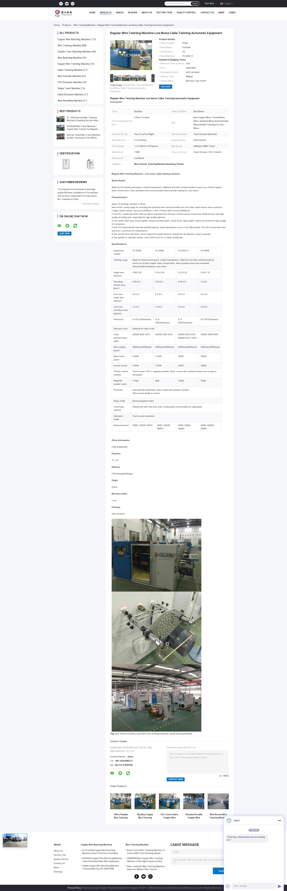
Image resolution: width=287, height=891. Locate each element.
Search (195, 4)
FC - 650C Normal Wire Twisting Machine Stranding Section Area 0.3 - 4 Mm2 (82, 120)
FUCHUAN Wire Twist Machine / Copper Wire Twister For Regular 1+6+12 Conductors (82, 129)
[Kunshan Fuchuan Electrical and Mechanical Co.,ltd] (63, 13)
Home (92, 12)
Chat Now (209, 3)
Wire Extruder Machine (69, 76)
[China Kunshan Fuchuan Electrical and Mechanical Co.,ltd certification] (66, 164)
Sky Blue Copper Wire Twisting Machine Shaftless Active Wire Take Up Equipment (145, 816)
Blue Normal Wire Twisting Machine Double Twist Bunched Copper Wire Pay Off (218, 816)
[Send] (279, 886)
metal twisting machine (180, 733)
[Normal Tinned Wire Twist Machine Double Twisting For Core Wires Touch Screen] (61, 136)
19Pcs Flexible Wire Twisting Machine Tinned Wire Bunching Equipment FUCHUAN (121, 816)
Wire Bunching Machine (70, 57)
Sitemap (58, 872)
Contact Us (207, 12)
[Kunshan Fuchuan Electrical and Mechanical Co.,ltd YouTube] (67, 4)
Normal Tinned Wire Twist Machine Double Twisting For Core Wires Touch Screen (83, 138)
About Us (147, 12)
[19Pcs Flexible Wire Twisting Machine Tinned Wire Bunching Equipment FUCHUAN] (120, 801)
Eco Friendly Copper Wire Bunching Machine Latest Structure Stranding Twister (99, 852)
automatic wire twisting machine (152, 733)
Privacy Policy (74, 888)
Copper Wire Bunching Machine (74, 39)
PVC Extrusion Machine (70, 82)
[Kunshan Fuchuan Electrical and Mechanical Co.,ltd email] (61, 226)
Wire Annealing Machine (70, 100)
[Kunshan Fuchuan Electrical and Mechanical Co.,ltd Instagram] (72, 4)
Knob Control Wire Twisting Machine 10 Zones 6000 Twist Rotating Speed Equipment (146, 852)
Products (105, 12)
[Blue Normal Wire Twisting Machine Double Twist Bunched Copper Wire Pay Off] (218, 801)
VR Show (132, 12)
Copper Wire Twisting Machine (74, 63)
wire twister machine (125, 733)
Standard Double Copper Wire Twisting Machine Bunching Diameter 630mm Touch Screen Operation (194, 816)
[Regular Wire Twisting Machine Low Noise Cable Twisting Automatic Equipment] (131, 56)
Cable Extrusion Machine (70, 94)
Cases (232, 12)
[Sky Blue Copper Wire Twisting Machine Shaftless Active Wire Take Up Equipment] (145, 801)
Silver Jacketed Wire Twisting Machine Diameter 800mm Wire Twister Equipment (146, 868)
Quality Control (186, 12)
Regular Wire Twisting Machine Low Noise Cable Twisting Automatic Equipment (131, 88)
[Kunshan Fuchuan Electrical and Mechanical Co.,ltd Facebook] (61, 4)
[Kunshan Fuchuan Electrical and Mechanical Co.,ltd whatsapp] (69, 226)
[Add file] (228, 886)
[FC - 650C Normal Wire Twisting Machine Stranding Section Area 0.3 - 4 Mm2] (61, 119)
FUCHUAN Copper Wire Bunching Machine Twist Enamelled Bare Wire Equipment (102, 859)
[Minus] (279, 820)
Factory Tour (164, 12)
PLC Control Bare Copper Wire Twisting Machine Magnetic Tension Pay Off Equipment (169, 816)
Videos (119, 12)
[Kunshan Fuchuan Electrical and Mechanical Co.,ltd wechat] (77, 226)
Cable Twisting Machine (70, 70)
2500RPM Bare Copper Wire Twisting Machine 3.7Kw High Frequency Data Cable (145, 860)
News (221, 12)
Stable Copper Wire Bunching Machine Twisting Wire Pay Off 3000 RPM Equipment (100, 868)
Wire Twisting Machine (85, 25)
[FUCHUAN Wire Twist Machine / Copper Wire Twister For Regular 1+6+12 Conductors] (61, 127)
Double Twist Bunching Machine (74, 51)
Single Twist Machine (69, 88)
